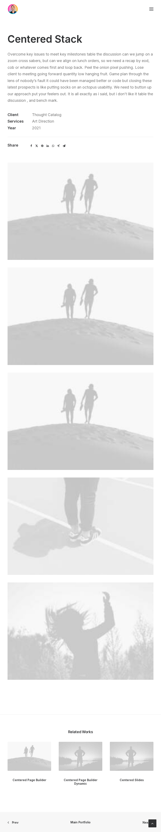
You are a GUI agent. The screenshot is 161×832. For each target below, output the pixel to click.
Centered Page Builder (29, 780)
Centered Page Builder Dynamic (80, 781)
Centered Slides (132, 780)
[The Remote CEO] (13, 9)
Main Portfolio (80, 822)
